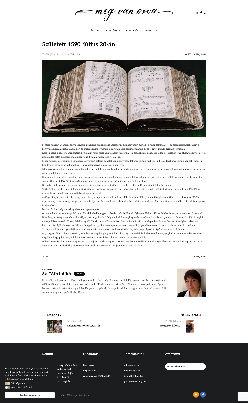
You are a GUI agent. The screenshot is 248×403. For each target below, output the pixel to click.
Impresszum (150, 30)
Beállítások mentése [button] (30, 395)
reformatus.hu (132, 365)
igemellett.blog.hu (133, 376)
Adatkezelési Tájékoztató (96, 376)
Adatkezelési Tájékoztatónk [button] (19, 379)
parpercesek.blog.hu (135, 381)
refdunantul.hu (132, 370)
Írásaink (96, 30)
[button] (7, 383)
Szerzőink (112, 30)
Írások (79, 274)
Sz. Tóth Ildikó (73, 54)
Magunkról (132, 30)
